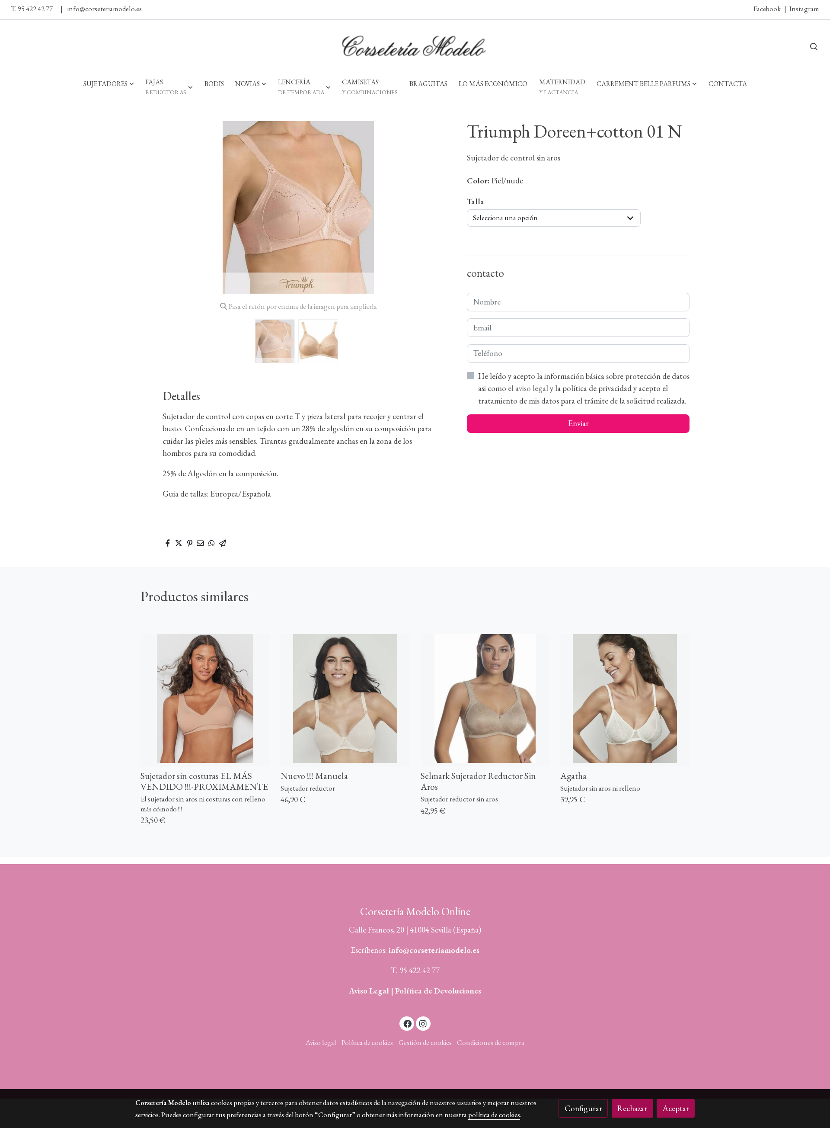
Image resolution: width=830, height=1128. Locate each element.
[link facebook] (407, 1023)
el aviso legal (529, 388)
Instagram (804, 8)
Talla (475, 201)
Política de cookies (367, 1042)
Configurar (583, 1108)
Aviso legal (321, 1042)
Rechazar (632, 1108)
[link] (415, 46)
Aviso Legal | (372, 990)
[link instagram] (423, 1023)
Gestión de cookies (425, 1042)
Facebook (767, 8)
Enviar (578, 423)
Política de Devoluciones (438, 990)
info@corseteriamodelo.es (104, 8)
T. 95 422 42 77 (32, 8)
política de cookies (494, 1114)
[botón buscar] (813, 46)
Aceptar (676, 1108)
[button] (109, 83)
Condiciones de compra (490, 1042)
